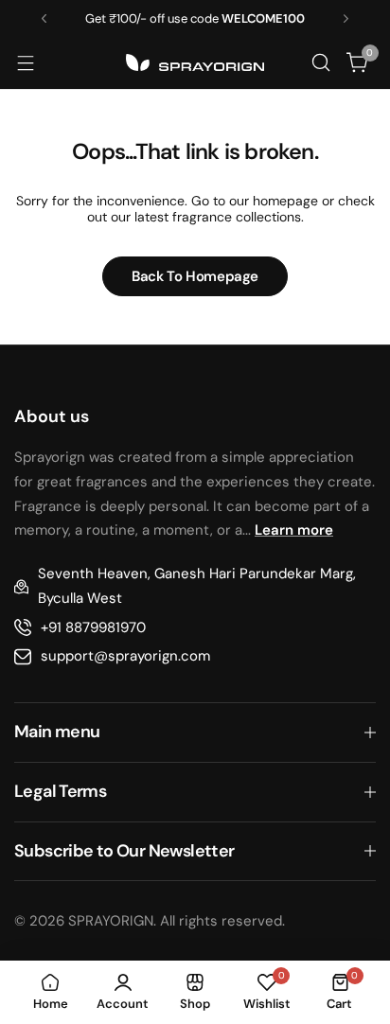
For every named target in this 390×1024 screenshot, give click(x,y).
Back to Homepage (195, 276)
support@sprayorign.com (125, 655)
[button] (44, 18)
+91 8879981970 (93, 627)
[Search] (320, 62)
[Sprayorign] (195, 62)
